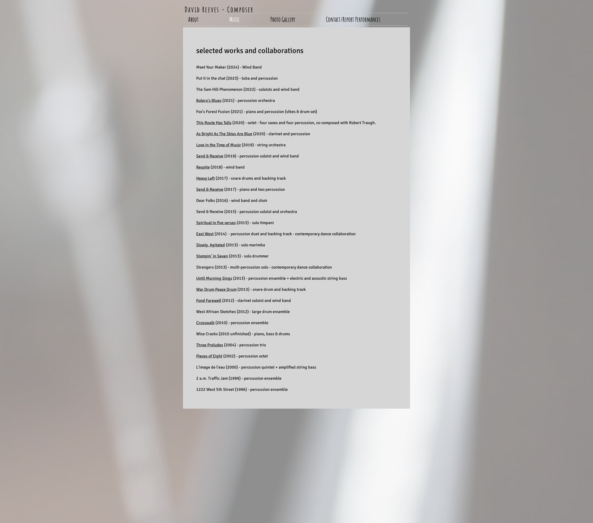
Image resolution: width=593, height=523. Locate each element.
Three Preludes (209, 345)
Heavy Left (205, 178)
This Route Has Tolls (213, 122)
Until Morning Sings (214, 278)
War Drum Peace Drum (216, 289)
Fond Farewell (208, 300)
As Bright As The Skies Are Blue (224, 133)
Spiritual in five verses (216, 222)
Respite (203, 167)
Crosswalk (205, 322)
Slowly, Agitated (210, 244)
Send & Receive (209, 156)
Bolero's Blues (208, 100)
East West (205, 233)
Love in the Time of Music (218, 144)
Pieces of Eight (209, 356)
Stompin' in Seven (212, 256)
